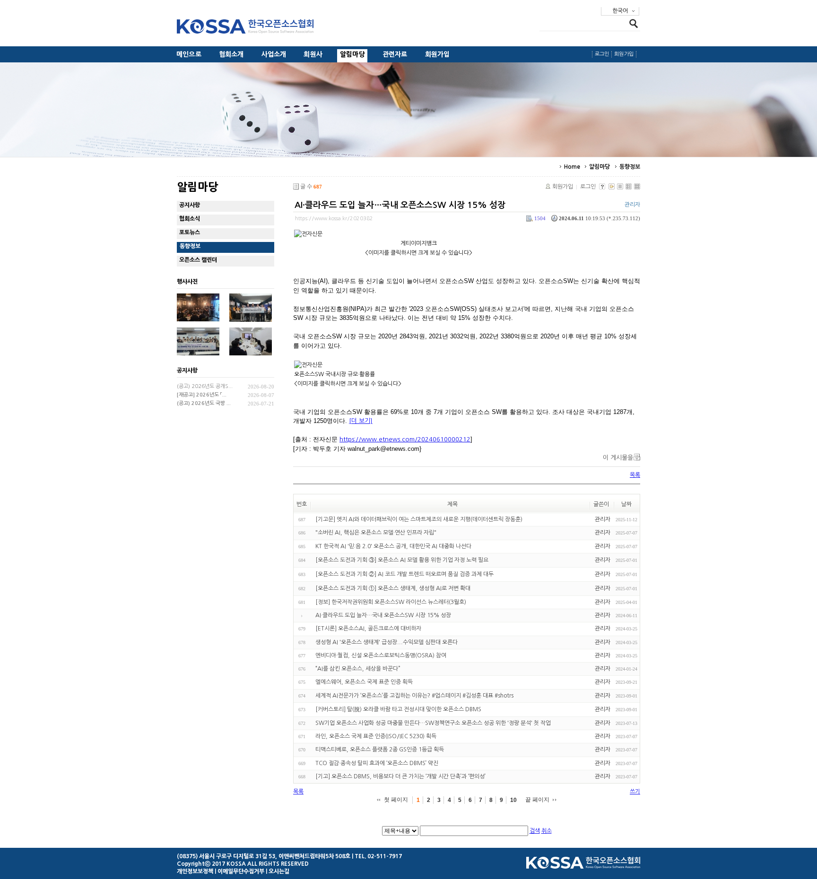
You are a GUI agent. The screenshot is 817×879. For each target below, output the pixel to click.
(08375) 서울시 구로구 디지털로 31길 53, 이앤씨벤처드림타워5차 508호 (263, 856)
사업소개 (274, 54)
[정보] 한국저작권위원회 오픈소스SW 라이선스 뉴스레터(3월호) (390, 602)
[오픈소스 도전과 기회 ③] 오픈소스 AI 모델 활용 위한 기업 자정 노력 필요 (401, 560)
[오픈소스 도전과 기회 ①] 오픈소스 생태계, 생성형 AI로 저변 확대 (392, 588)
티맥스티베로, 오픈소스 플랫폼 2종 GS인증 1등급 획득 (379, 750)
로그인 (602, 54)
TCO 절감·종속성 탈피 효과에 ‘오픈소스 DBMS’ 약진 (376, 763)
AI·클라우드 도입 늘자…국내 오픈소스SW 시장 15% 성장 (400, 205)
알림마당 (352, 54)
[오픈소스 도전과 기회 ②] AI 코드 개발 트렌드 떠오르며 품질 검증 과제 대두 (404, 574)
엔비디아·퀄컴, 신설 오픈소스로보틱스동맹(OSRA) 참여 (380, 655)
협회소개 (231, 54)
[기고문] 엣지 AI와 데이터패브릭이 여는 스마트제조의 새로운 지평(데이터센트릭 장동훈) (418, 519)
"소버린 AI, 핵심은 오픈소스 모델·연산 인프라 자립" (375, 533)
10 (513, 800)
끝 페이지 (537, 799)
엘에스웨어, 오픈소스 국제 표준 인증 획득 (364, 682)
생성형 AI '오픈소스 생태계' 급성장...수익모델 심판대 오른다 (386, 642)
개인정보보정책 (195, 871)
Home (572, 167)
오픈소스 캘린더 (198, 260)
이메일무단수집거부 (240, 871)
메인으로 (188, 54)
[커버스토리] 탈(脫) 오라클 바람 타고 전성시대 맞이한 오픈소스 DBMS (398, 709)
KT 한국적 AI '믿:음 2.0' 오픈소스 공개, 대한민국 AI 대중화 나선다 (393, 546)
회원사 (313, 54)
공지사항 (189, 205)
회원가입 (437, 54)
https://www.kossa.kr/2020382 (334, 218)
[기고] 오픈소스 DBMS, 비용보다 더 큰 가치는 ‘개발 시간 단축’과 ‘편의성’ (400, 776)
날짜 (626, 504)
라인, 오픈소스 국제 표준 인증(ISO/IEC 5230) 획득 (375, 736)
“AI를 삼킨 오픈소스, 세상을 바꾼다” (357, 669)
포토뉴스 (189, 232)
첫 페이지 (396, 799)
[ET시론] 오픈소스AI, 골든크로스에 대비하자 (368, 629)
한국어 (620, 11)
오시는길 (279, 871)
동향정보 (629, 167)
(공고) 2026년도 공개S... (205, 386)
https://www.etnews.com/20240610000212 (404, 439)
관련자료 (395, 54)
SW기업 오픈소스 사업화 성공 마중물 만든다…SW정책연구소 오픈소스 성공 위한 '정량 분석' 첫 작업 (433, 723)
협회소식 (189, 219)
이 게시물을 (618, 458)
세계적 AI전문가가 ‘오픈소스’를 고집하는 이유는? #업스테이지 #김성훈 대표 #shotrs (414, 695)
